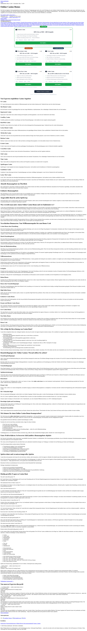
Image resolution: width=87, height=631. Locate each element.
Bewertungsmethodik (28, 623)
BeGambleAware (16, 618)
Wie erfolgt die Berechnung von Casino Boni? (59, 23)
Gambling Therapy (7, 618)
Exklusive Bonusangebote (43, 22)
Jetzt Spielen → (43, 42)
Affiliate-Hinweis (20, 623)
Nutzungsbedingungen (11, 623)
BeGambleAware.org (53, 94)
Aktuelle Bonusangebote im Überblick (28, 22)
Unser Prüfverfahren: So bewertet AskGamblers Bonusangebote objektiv (59, 24)
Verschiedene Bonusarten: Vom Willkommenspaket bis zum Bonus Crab (33, 23)
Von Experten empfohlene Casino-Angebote (10, 22)
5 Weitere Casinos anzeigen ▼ (43, 91)
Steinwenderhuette (4, 1)
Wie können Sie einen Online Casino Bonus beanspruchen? (29, 24)
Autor (2, 2)
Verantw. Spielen (37, 623)
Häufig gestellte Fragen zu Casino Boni (22, 26)
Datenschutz (3, 623)
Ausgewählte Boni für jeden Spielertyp (58, 22)
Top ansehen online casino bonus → (8, 14)
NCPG (23, 618)
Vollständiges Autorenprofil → (7, 581)
